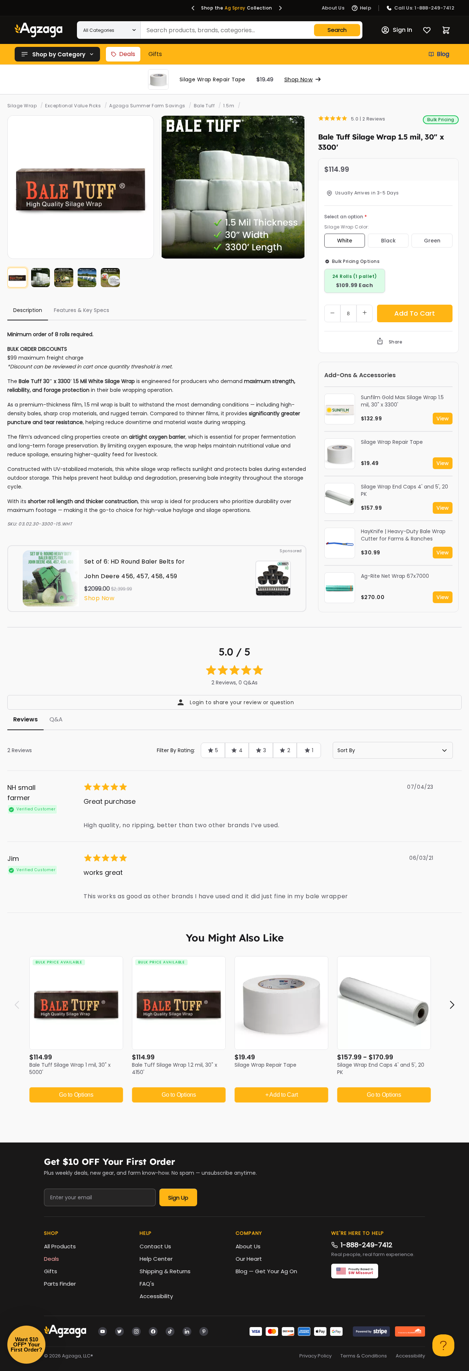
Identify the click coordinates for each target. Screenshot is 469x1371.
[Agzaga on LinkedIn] (187, 1331)
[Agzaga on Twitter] (119, 1331)
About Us (248, 1246)
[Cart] (446, 30)
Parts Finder (60, 1284)
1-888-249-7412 (366, 1244)
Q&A (56, 719)
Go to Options (76, 1095)
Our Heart (249, 1259)
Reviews (25, 719)
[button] (193, 8)
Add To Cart (414, 313)
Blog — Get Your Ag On (266, 1271)
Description (27, 310)
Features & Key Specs (81, 310)
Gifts (155, 54)
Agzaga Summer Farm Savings (147, 106)
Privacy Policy (315, 1356)
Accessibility (156, 1296)
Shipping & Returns (165, 1271)
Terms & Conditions (363, 1356)
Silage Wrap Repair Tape (265, 1065)
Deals (127, 54)
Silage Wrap (22, 106)
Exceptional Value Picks (73, 106)
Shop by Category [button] (58, 54)
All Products (60, 1246)
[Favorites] (427, 30)
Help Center (156, 1259)
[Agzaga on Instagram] (136, 1331)
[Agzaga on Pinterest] (204, 1331)
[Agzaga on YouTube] (102, 1331)
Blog (443, 54)
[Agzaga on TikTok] (170, 1331)
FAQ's (147, 1284)
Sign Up (178, 1197)
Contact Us (155, 1246)
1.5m (228, 106)
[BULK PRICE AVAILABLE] (76, 1002)
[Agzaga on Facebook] (153, 1331)
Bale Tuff (204, 106)
